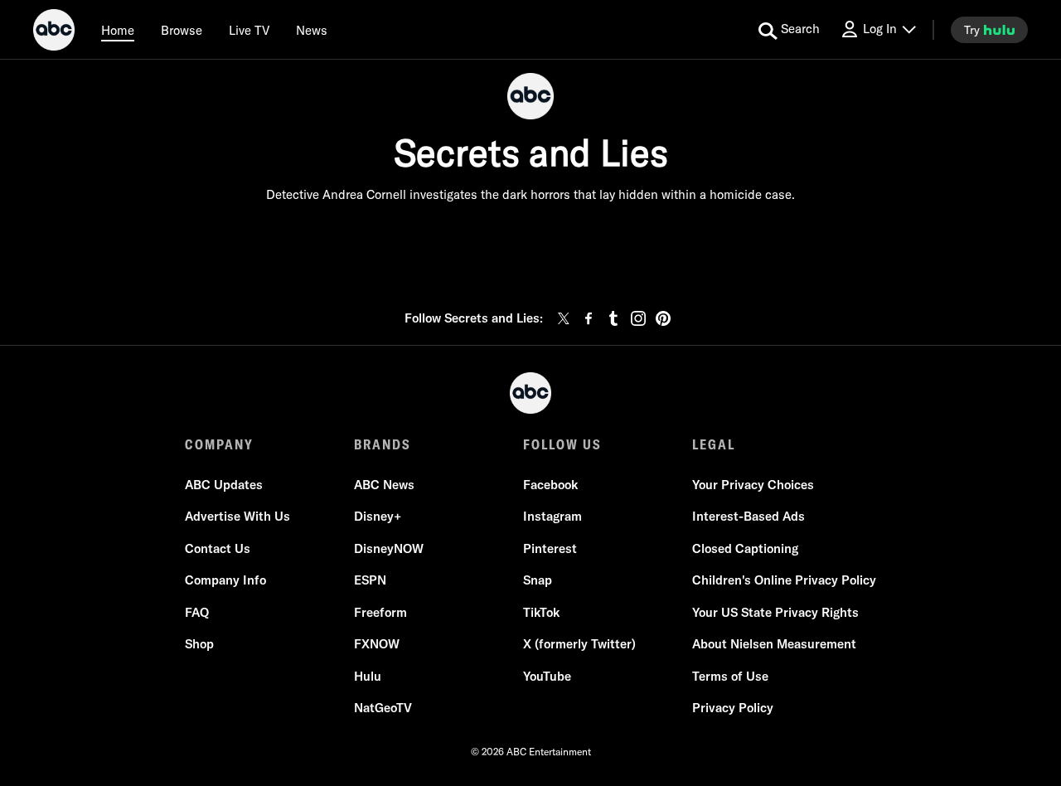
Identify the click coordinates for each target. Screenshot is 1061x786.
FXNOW (377, 644)
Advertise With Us (237, 516)
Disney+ (377, 516)
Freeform (380, 612)
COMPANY (219, 444)
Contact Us (217, 548)
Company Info (225, 580)
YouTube (547, 676)
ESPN (370, 580)
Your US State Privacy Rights (775, 612)
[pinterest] (663, 318)
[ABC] (54, 32)
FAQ (197, 612)
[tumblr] (613, 318)
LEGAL (713, 444)
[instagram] (638, 318)
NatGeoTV (383, 708)
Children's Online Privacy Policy (784, 580)
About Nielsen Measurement (774, 644)
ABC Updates (224, 484)
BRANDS (382, 444)
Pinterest (550, 548)
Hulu (367, 676)
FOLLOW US (562, 444)
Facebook (550, 484)
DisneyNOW (389, 548)
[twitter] (563, 318)
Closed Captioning (745, 548)
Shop (199, 644)
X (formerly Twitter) (579, 644)
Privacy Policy (732, 708)
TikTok (541, 612)
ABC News (384, 484)
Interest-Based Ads (748, 516)
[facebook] (588, 318)
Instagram (552, 516)
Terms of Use (730, 676)
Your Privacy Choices (753, 484)
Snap (537, 580)
